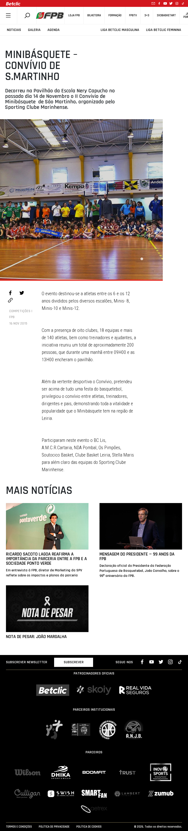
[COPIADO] (10, 301)
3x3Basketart (166, 15)
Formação (115, 15)
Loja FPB (74, 15)
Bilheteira (94, 15)
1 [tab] (141, 259)
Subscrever (74, 662)
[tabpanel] (81, 199)
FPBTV (133, 15)
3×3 (146, 15)
